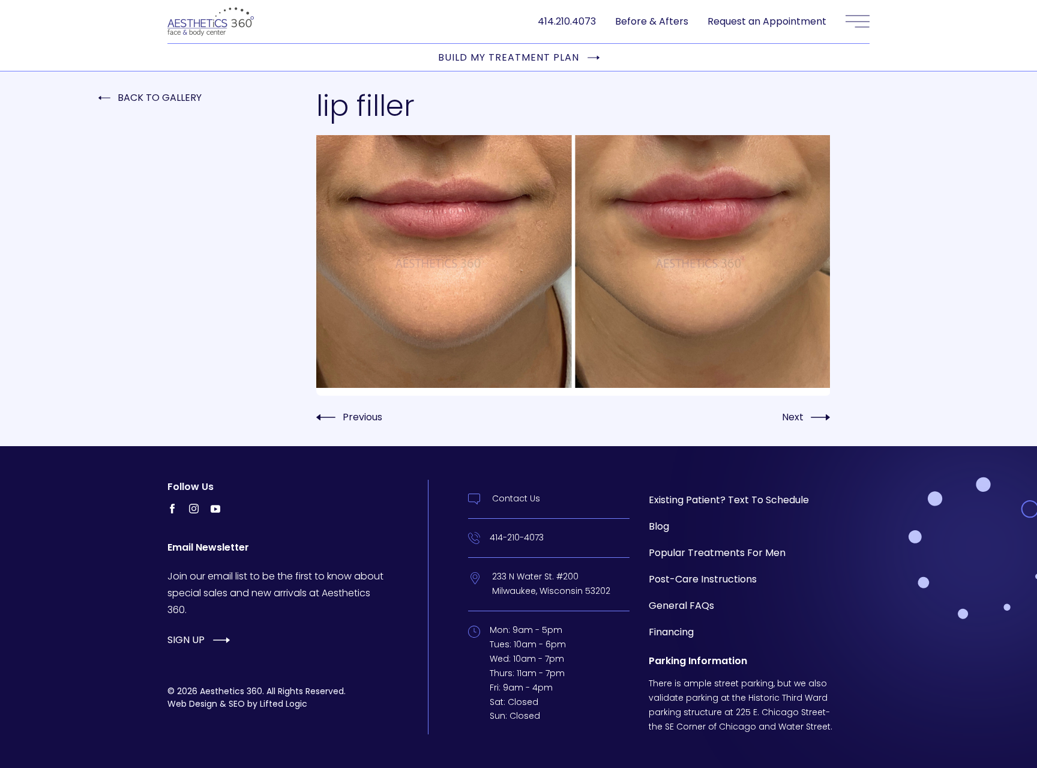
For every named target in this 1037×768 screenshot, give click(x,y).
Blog (659, 526)
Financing (671, 632)
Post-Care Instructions (703, 579)
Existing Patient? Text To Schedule (729, 500)
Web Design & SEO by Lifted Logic (237, 704)
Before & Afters (651, 21)
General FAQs (681, 605)
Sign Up (186, 640)
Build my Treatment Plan (508, 58)
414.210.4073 (567, 21)
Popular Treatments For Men (717, 553)
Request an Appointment (767, 21)
